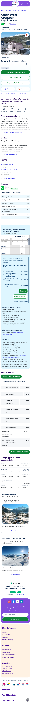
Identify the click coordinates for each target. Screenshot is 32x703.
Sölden (24, 10)
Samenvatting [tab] (6, 192)
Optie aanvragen (20, 296)
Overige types (22, 93)
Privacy (20, 680)
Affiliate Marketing (7, 640)
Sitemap (26, 680)
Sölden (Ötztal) (16, 10)
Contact (4, 632)
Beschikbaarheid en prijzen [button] (15, 72)
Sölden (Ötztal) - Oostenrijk (9, 169)
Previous (2, 43)
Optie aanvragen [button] (15, 78)
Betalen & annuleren (8, 657)
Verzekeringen (6, 649)
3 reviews (13, 24)
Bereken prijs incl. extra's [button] (15, 83)
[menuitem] (3, 10)
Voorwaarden (6, 680)
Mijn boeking (6, 652)
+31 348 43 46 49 (7, 673)
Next (28, 43)
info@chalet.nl (6, 671)
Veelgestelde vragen (8, 655)
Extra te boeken (10, 93)
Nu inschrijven (15, 619)
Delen (9, 89)
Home (2, 10)
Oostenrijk (8, 10)
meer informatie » (23, 350)
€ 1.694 (5, 61)
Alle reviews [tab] (16, 192)
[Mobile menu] (4, 3)
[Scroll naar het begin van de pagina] (27, 700)
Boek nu (23, 291)
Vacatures (5, 637)
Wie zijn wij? (6, 634)
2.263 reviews (20, 594)
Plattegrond (9, 164)
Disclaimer (14, 680)
